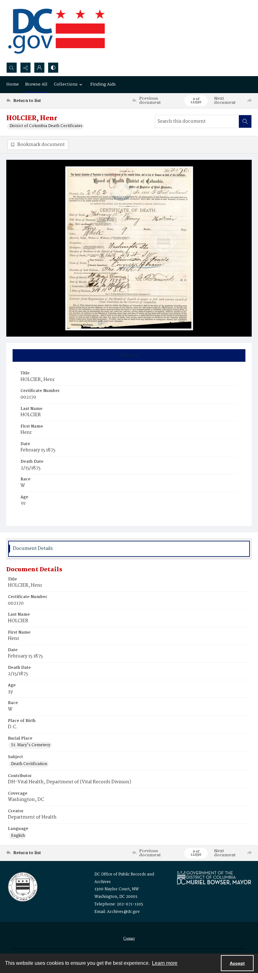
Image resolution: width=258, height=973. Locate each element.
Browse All (36, 84)
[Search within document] (245, 121)
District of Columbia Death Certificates (45, 126)
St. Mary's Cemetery (30, 745)
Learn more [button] (164, 963)
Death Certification (29, 764)
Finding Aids (103, 84)
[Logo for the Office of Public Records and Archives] (22, 886)
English (18, 836)
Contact (129, 938)
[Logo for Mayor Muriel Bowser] (214, 877)
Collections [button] (66, 84)
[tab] (129, 355)
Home (12, 84)
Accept (237, 963)
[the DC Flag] (56, 31)
